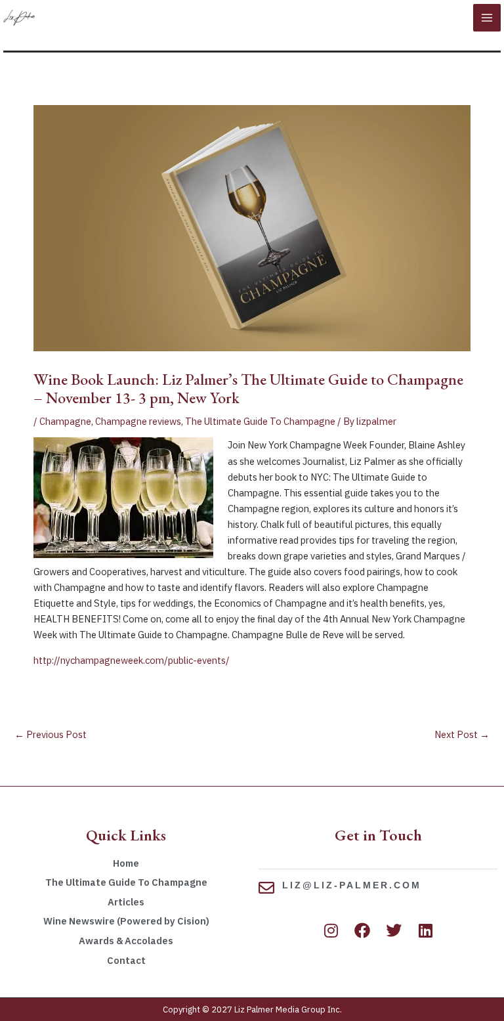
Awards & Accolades (126, 940)
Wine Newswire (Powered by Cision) (126, 921)
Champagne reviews (138, 421)
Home (126, 863)
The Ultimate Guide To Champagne (260, 421)
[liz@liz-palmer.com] (266, 888)
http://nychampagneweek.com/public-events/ (131, 660)
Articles (126, 902)
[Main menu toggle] (487, 18)
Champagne (65, 421)
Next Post (462, 734)
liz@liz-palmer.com (351, 885)
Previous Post (50, 734)
